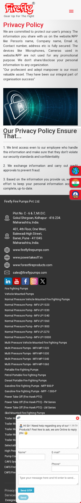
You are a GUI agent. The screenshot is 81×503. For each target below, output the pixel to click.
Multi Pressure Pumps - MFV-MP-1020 (27, 348)
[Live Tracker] (19, 417)
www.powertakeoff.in (28, 257)
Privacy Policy (14, 490)
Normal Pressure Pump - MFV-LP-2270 (27, 331)
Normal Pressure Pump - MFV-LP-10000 (28, 337)
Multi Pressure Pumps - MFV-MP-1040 (27, 358)
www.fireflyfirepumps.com (31, 250)
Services (10, 495)
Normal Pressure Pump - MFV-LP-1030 (27, 310)
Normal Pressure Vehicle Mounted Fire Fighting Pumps (37, 299)
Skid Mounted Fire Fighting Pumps (25, 413)
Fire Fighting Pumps (16, 288)
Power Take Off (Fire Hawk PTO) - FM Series (30, 402)
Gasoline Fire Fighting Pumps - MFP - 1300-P (30, 391)
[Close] (77, 418)
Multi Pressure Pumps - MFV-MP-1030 (27, 353)
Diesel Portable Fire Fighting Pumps (26, 380)
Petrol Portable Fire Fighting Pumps (25, 375)
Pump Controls (13, 456)
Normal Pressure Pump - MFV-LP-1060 (27, 321)
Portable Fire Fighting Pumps (21, 369)
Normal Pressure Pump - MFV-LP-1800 (27, 326)
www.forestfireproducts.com (32, 265)
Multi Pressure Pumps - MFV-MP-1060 (27, 364)
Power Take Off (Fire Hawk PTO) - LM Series (30, 407)
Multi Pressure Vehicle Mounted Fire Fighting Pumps (36, 342)
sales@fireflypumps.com (30, 272)
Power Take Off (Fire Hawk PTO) (23, 396)
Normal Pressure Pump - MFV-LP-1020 (27, 304)
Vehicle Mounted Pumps (19, 294)
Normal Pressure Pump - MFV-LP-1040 (27, 315)
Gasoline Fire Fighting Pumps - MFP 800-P (29, 385)
